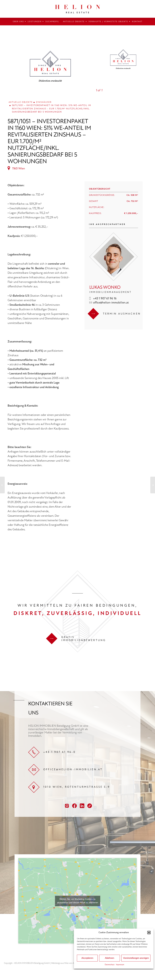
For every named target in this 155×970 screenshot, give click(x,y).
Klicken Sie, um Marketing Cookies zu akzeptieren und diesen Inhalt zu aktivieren (77, 901)
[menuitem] (18, 21)
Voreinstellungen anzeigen (136, 958)
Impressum (120, 964)
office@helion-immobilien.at (111, 302)
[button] (148, 932)
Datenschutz (109, 964)
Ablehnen (109, 958)
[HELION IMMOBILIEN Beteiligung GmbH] (77, 9)
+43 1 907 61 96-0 (59, 752)
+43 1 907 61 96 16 (105, 298)
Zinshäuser (43, 102)
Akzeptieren (87, 958)
